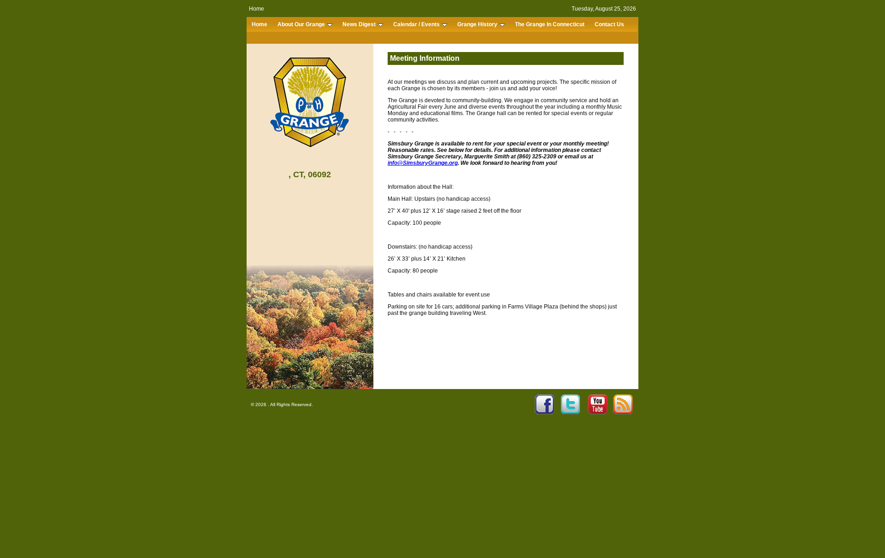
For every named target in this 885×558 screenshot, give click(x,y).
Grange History (477, 24)
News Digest (359, 24)
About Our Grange (301, 24)
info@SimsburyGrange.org (423, 163)
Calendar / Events (416, 24)
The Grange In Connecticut (549, 24)
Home (256, 9)
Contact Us (609, 24)
